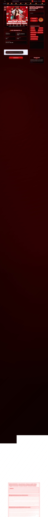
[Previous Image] (7, 18)
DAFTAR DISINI (34, 18)
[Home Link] (8, 1)
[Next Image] (26, 18)
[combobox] (22, 1)
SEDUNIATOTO (15, 57)
